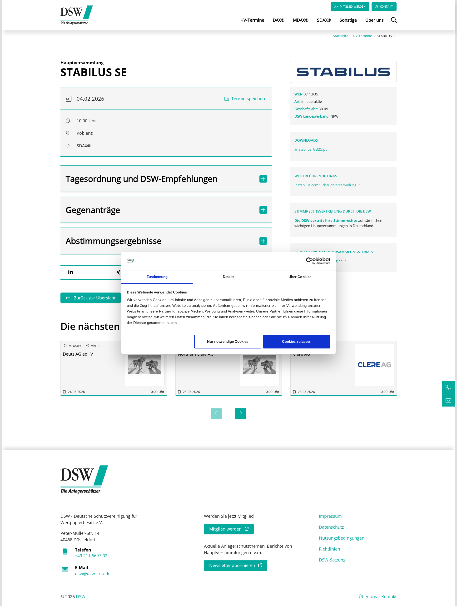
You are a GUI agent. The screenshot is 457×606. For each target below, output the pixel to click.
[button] (70, 272)
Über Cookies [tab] (299, 277)
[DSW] (84, 479)
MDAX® (300, 20)
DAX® (278, 20)
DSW (80, 596)
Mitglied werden (353, 7)
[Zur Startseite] (76, 14)
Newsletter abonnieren (232, 565)
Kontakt (386, 7)
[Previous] (216, 413)
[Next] (240, 413)
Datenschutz (331, 527)
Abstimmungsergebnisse (114, 240)
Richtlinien (329, 549)
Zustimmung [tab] (157, 277)
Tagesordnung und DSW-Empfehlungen (142, 178)
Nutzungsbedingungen (341, 538)
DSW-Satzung (332, 560)
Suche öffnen (393, 23)
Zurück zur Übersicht (94, 298)
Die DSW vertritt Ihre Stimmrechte (326, 220)
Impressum (330, 516)
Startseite (340, 36)
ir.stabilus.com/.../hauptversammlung (325, 185)
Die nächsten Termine (110, 326)
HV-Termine (252, 20)
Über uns (374, 20)
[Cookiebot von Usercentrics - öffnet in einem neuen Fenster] (309, 261)
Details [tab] (228, 277)
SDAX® (324, 20)
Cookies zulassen (296, 341)
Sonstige (348, 20)
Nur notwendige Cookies (227, 341)
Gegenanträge (93, 209)
